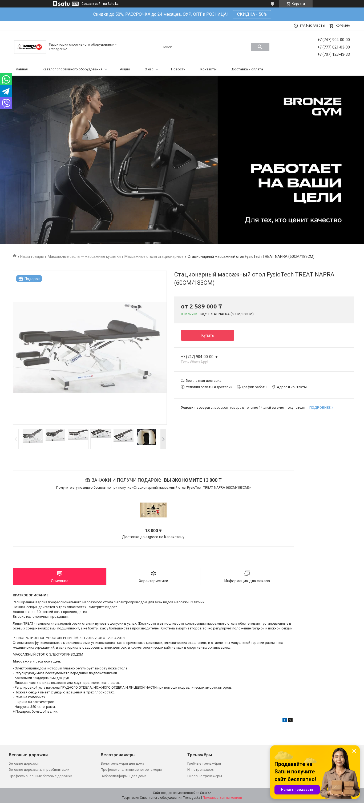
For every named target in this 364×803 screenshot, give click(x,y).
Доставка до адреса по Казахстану (153, 537)
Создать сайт (92, 4)
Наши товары (32, 256)
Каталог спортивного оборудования (72, 69)
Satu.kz (205, 793)
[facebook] (284, 721)
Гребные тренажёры (204, 763)
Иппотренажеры (201, 770)
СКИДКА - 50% (252, 14)
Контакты (208, 69)
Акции (125, 69)
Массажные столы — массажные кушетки (84, 256)
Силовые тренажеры (204, 776)
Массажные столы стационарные (154, 256)
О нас (149, 69)
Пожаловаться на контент (222, 798)
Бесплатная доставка (203, 381)
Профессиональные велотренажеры (131, 770)
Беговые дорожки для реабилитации (39, 770)
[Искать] (260, 47)
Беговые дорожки (24, 763)
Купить (207, 335)
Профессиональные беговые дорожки (40, 776)
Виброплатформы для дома (124, 776)
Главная (21, 69)
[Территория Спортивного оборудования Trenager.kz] (30, 47)
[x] (290, 721)
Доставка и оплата (247, 69)
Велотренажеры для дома (122, 763)
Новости (178, 69)
